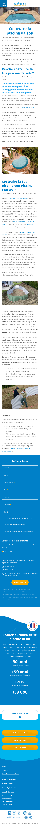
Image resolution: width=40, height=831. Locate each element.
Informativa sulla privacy (30, 823)
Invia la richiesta (20, 582)
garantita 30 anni (28, 107)
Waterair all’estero (9, 779)
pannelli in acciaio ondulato (19, 198)
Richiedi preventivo (20, 733)
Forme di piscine (7, 788)
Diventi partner (7, 783)
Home (4, 766)
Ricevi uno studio (20, 740)
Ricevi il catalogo (20, 747)
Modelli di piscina (8, 792)
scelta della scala (19, 222)
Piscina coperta (7, 796)
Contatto (5, 770)
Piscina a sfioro (7, 799)
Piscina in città (7, 804)
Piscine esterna (7, 801)
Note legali (20, 823)
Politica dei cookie (14, 826)
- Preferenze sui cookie (25, 826)
